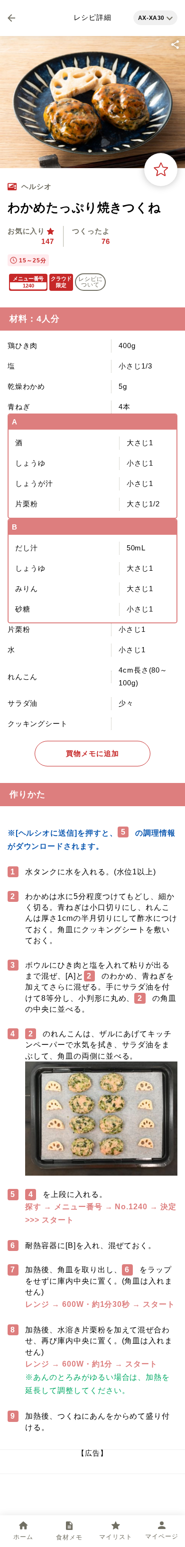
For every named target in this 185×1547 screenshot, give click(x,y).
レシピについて (90, 282)
